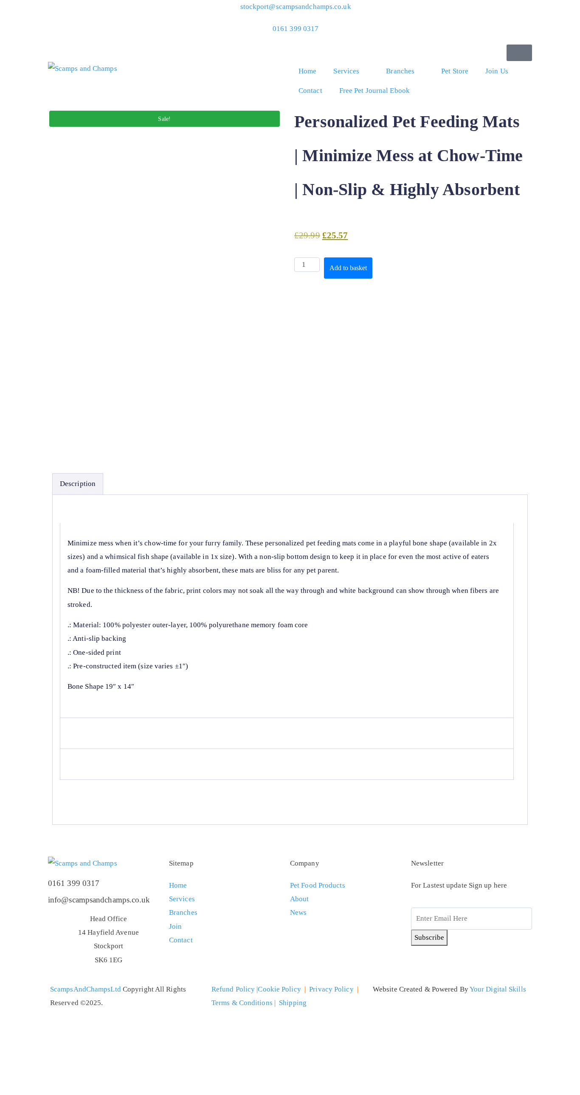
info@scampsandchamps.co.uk (99, 899)
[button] (519, 53)
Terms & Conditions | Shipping (259, 1003)
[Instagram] (467, 964)
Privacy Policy (331, 989)
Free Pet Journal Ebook (374, 91)
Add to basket (348, 267)
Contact (310, 91)
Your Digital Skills (498, 989)
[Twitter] (421, 964)
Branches (400, 71)
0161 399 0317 (73, 883)
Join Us (496, 71)
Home (307, 71)
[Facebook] (444, 964)
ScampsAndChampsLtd (85, 989)
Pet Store (454, 71)
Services (346, 71)
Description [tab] (78, 484)
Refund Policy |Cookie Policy (256, 989)
